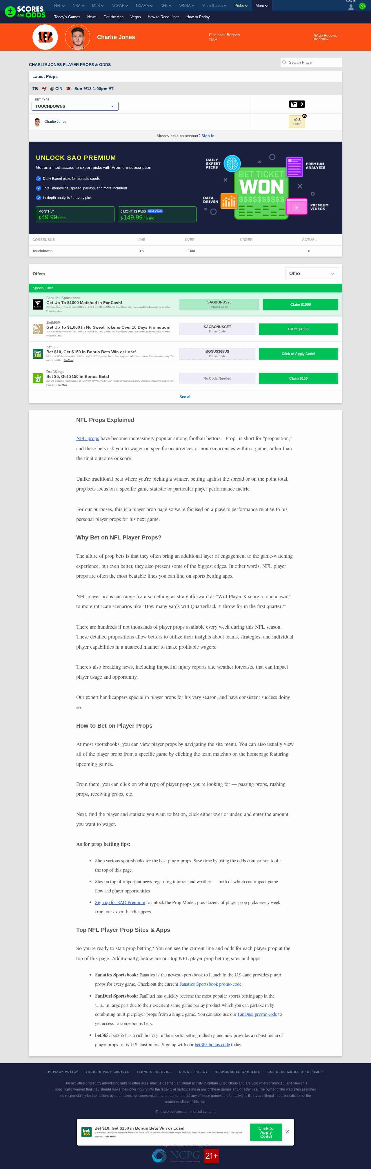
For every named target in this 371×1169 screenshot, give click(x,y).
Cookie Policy (193, 1071)
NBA (77, 5)
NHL (164, 5)
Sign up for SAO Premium (120, 902)
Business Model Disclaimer (295, 1071)
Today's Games (67, 17)
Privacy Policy (63, 1071)
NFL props (87, 438)
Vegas (135, 17)
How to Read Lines (163, 17)
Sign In (207, 136)
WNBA (185, 5)
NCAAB (142, 5)
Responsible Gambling (238, 1071)
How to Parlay (198, 17)
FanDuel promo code (257, 1014)
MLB (96, 5)
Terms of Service (154, 1071)
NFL (57, 5)
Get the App (113, 17)
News (92, 17)
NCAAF (118, 5)
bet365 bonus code (212, 1044)
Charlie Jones (55, 122)
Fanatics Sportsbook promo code (210, 983)
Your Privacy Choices (108, 1071)
